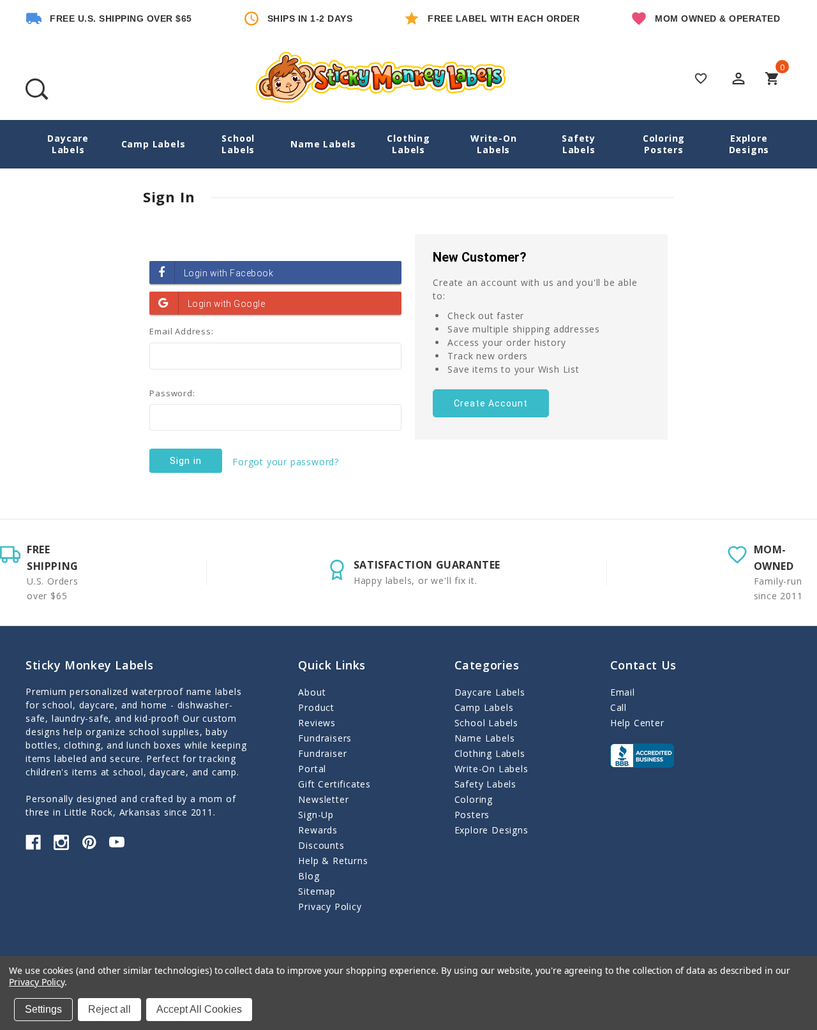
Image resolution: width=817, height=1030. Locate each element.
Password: (172, 393)
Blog (308, 876)
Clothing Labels (408, 144)
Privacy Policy (329, 906)
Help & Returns (333, 861)
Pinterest (89, 842)
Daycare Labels (68, 144)
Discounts (321, 845)
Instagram (61, 842)
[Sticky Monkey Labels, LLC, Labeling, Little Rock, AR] (642, 755)
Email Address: (181, 331)
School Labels (238, 144)
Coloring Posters (664, 144)
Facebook (33, 842)
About (312, 692)
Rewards (318, 830)
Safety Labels (579, 144)
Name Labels (323, 144)
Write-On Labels (493, 144)
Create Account (491, 403)
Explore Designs (749, 144)
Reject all (109, 1009)
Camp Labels (153, 144)
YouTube (116, 842)
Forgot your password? (285, 462)
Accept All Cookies (199, 1009)
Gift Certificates (334, 784)
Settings (43, 1009)
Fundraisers (325, 738)
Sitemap (317, 891)
